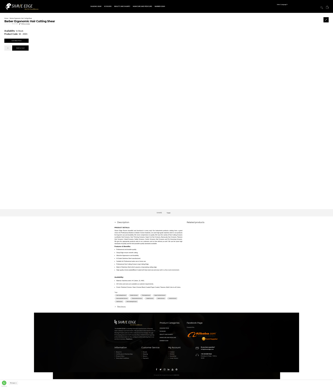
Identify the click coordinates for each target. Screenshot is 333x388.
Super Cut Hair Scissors (160, 295)
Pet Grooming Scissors (132, 301)
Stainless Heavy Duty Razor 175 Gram (209, 238)
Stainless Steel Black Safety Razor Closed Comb (193, 239)
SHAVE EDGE (176, 375)
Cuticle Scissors (172, 298)
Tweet (168, 213)
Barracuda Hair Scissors (122, 298)
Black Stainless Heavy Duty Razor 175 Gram (211, 239)
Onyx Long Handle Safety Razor (206, 237)
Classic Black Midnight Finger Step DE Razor (190, 238)
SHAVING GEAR (164, 328)
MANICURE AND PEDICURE (168, 337)
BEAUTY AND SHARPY (166, 334)
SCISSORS (163, 331)
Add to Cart (20, 48)
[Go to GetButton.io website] (4, 386)
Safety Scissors (161, 298)
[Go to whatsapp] (4, 383)
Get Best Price (17, 41)
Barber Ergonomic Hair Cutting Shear (21, 18)
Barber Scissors (134, 295)
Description (123, 222)
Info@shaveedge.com (207, 349)
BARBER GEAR (164, 340)
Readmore (129, 339)
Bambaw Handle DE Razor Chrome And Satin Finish (201, 240)
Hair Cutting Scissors (121, 295)
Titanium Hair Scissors (137, 298)
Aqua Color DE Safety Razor (217, 237)
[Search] (322, 7)
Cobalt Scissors (149, 298)
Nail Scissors (119, 301)
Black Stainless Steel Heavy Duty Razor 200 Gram (214, 240)
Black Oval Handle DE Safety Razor (204, 238)
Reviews (121, 306)
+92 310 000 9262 (206, 354)
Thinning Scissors (146, 295)
